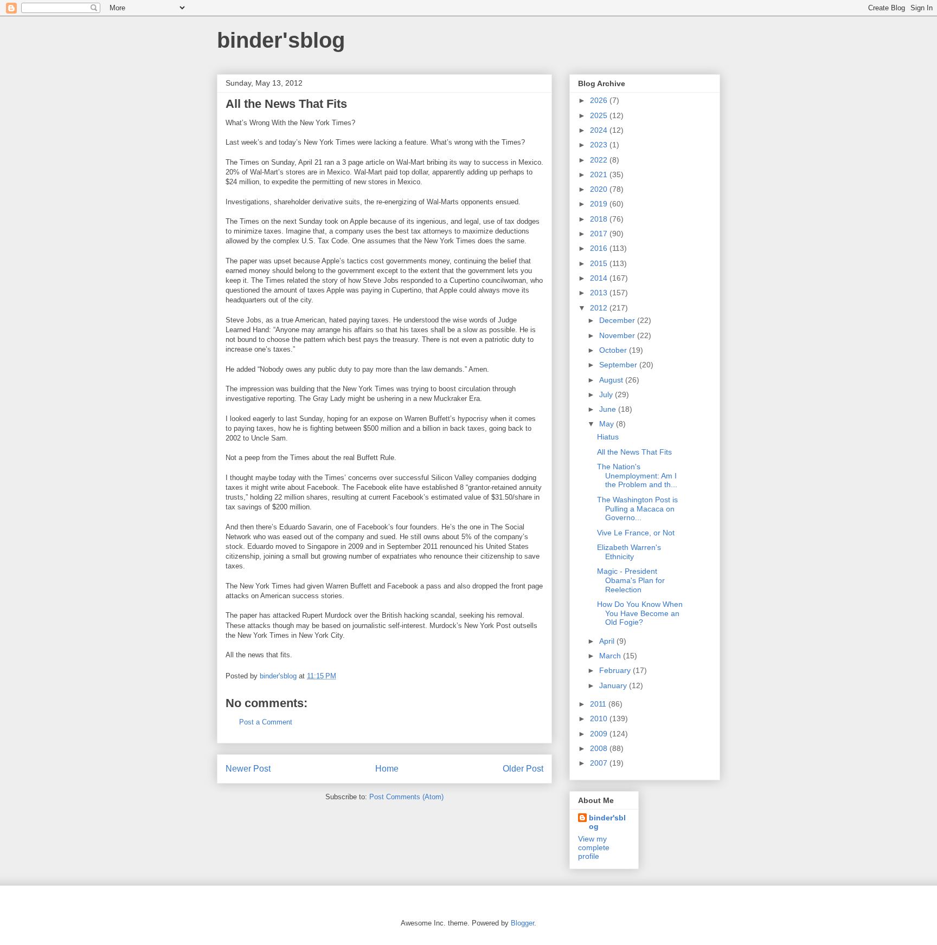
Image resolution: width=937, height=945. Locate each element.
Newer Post (248, 768)
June (608, 409)
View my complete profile (593, 847)
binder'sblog (281, 40)
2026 (599, 100)
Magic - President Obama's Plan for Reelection (631, 580)
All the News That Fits (634, 452)
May (607, 423)
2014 (599, 278)
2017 (599, 233)
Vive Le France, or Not (636, 532)
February (616, 670)
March (611, 655)
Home (387, 768)
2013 (599, 292)
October (614, 350)
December (618, 320)
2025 (599, 115)
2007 (599, 763)
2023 (599, 144)
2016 (599, 248)
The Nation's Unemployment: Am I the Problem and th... (637, 475)
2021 (599, 174)
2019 (599, 203)
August (612, 380)
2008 (599, 748)
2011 (599, 704)
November (618, 335)
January (614, 685)
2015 (599, 263)
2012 (599, 307)
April (608, 641)
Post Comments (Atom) (406, 797)
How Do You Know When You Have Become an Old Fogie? (640, 613)
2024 (599, 130)
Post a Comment (265, 722)
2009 (599, 733)
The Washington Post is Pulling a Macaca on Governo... (637, 508)
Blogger (522, 923)
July (607, 394)
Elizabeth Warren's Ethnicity (629, 552)
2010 (599, 718)
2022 (599, 160)
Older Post (523, 768)
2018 (599, 219)
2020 (599, 189)
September (619, 364)
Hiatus (608, 436)
